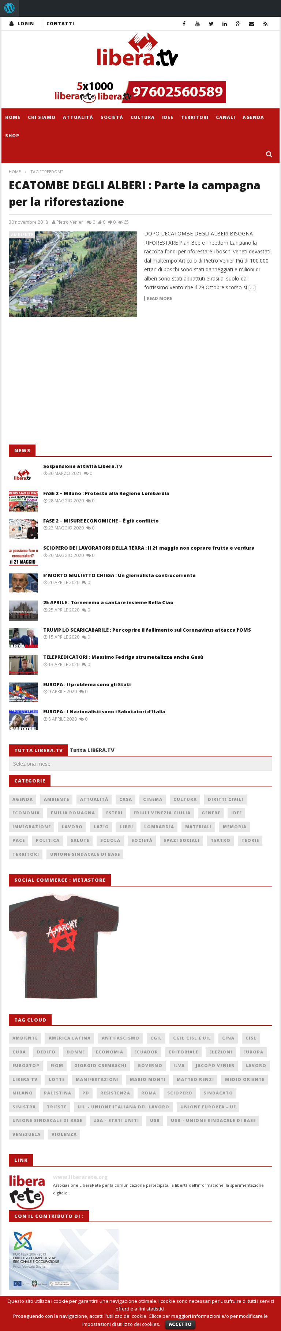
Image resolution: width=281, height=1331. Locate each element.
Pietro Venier (69, 222)
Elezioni (220, 1052)
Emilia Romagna (73, 812)
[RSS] (265, 23)
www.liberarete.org (80, 1177)
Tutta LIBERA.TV (92, 750)
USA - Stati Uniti (116, 1120)
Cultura (143, 117)
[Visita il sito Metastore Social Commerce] (140, 92)
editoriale (183, 1052)
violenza (64, 1134)
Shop (12, 136)
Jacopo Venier (215, 1065)
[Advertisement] (64, 384)
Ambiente (22, 234)
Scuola (110, 840)
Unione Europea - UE (208, 1106)
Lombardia (159, 826)
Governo (150, 1065)
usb (155, 1120)
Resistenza (115, 1093)
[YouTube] (198, 23)
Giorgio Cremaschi (100, 1065)
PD (85, 1093)
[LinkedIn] (225, 23)
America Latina (70, 1038)
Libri (126, 826)
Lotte (57, 1079)
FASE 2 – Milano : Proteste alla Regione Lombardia (106, 493)
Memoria (235, 826)
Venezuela (26, 1134)
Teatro (221, 840)
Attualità (78, 117)
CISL (251, 1038)
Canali (225, 117)
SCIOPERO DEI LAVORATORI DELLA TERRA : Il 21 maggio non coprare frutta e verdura (149, 547)
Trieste (57, 1106)
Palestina (57, 1093)
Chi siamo (42, 117)
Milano (22, 1093)
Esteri (114, 812)
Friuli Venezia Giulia (162, 812)
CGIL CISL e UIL (192, 1038)
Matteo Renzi (195, 1079)
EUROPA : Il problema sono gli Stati (87, 684)
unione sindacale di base (47, 1120)
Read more (159, 298)
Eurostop (26, 1065)
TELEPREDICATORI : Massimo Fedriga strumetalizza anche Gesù (123, 657)
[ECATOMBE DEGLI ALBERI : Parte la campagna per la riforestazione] (73, 274)
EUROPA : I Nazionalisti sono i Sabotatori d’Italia (104, 711)
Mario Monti (148, 1079)
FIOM (56, 1065)
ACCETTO (180, 1324)
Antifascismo (120, 1038)
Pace (18, 840)
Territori (195, 117)
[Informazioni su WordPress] (9, 8)
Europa (253, 1052)
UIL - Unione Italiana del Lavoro (123, 1106)
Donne (76, 1052)
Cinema (152, 799)
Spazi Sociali (182, 840)
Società (112, 117)
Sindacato (218, 1093)
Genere (211, 812)
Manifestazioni (97, 1079)
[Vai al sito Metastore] (64, 946)
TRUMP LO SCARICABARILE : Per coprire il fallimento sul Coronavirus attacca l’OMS (147, 630)
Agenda (253, 117)
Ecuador (146, 1052)
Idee (167, 117)
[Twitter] (211, 23)
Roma (148, 1093)
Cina (228, 1038)
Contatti (60, 24)
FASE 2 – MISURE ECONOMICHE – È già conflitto (101, 520)
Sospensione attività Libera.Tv (82, 466)
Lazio (101, 826)
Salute (80, 840)
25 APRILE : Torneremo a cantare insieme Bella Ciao (108, 602)
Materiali (198, 826)
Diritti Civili (225, 799)
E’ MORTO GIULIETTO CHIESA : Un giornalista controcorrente (119, 575)
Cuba (19, 1052)
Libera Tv (25, 1079)
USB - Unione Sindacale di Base (213, 1120)
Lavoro (72, 826)
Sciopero (179, 1093)
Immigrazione (31, 826)
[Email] (252, 23)
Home (12, 117)
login (26, 24)
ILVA (179, 1065)
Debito (46, 1052)
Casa (125, 799)
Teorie (250, 840)
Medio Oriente (245, 1079)
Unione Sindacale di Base (85, 854)
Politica (48, 840)
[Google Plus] (238, 23)
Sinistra (24, 1106)
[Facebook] (184, 23)
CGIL (156, 1038)
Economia (26, 812)
